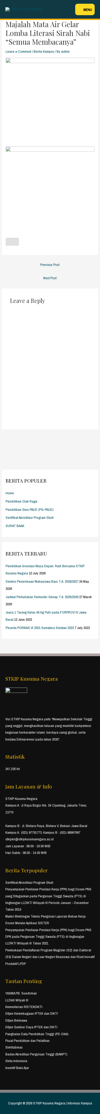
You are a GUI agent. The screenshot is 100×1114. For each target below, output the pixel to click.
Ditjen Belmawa (16, 1020)
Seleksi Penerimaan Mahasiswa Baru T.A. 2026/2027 (42, 581)
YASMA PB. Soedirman (21, 993)
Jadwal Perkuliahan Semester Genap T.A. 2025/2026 (42, 596)
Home (10, 493)
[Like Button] (12, 242)
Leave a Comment (18, 51)
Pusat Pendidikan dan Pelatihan (27, 1040)
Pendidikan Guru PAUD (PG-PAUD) (30, 509)
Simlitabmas (14, 1047)
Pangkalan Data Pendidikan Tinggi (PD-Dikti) (37, 1033)
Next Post (50, 278)
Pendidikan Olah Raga (21, 501)
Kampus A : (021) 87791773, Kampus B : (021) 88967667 (42, 832)
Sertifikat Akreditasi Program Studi (30, 517)
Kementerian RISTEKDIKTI (23, 1006)
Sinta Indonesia (16, 1060)
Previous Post (49, 264)
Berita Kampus (44, 51)
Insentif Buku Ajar (17, 1067)
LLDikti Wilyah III (16, 1000)
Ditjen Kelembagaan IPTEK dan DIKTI (31, 1013)
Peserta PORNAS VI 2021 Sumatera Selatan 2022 (40, 627)
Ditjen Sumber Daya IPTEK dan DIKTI (31, 1027)
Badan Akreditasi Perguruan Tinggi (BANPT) (36, 1054)
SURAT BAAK (15, 525)
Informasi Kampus (79, 1103)
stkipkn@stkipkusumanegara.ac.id (29, 839)
